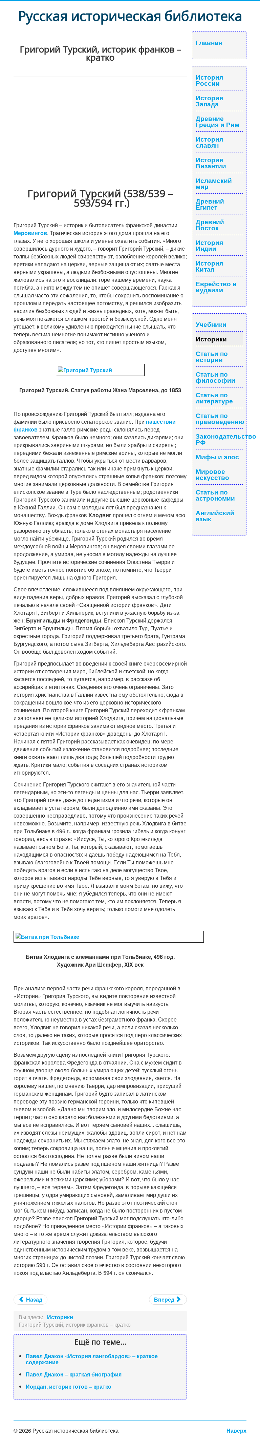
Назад (33, 1299)
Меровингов (30, 233)
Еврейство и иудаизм (216, 286)
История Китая (209, 266)
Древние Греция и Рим (217, 121)
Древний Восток (210, 224)
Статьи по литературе (214, 398)
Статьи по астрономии (215, 495)
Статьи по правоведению (219, 418)
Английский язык (215, 515)
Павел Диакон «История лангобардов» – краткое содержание (92, 1359)
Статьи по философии (215, 377)
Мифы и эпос (217, 457)
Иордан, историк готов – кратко (68, 1386)
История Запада (209, 100)
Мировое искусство (212, 474)
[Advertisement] (100, 127)
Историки (211, 339)
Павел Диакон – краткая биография (74, 1374)
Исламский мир (214, 183)
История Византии (211, 162)
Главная (209, 42)
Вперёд (165, 1299)
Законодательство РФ (219, 439)
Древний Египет (210, 204)
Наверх (236, 1430)
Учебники (211, 324)
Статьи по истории (212, 356)
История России (209, 80)
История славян (209, 142)
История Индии (209, 245)
